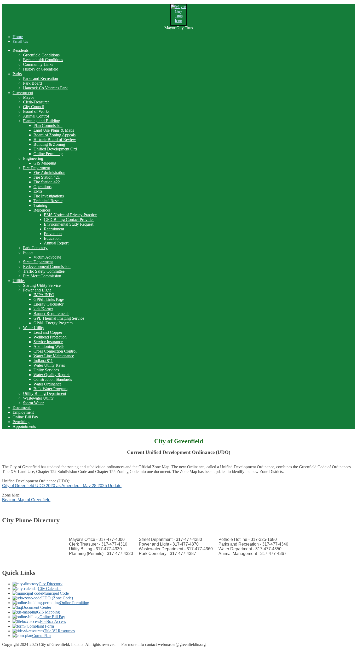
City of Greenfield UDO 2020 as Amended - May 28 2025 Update (62, 485)
